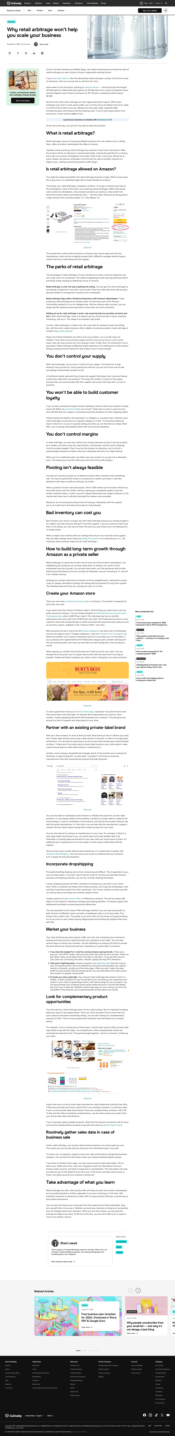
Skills (29, 10)
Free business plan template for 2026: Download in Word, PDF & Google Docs (99, 1317)
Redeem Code (74, 1391)
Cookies (167, 1425)
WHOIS (72, 1388)
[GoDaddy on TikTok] (156, 1416)
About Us (7, 1365)
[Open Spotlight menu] (66, 10)
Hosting (157, 1384)
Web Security (159, 1388)
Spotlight (61, 10)
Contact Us (35, 1380)
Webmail (72, 1384)
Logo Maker (158, 1391)
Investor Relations (10, 1376)
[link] (18, 53)
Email (48, 3)
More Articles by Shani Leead (61, 1262)
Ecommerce (121, 1241)
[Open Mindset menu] (44, 10)
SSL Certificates (92, 3)
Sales (119, 1247)
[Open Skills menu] (33, 10)
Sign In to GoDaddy (136, 1365)
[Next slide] (138, 1290)
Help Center (35, 1365)
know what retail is (60, 78)
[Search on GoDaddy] (165, 10)
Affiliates (101, 1376)
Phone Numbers (160, 1403)
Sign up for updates (150, 10)
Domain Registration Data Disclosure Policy (44, 1388)
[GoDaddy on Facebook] (144, 1416)
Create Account (135, 1373)
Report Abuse (36, 1384)
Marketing (140, 629)
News (50, 10)
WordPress (158, 1380)
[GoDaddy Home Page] (13, 1415)
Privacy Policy (158, 1425)
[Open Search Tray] (141, 3)
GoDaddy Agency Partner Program (108, 1365)
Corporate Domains (76, 1373)
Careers (7, 1369)
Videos (34, 1369)
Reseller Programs (104, 1369)
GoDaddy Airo (103, 120)
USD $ (49, 1416)
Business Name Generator (77, 1376)
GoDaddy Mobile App (76, 1380)
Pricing (103, 3)
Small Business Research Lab (40, 1373)
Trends (119, 1252)
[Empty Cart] (166, 3)
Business (12, 22)
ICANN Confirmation (76, 1369)
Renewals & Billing (136, 1369)
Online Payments (160, 1399)
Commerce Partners (104, 1373)
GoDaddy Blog (36, 1376)
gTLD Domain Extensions (162, 1369)
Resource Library (14, 11)
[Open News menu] (53, 10)
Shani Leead (44, 44)
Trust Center (9, 1388)
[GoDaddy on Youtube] (168, 1416)
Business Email (159, 1376)
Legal (6, 1380)
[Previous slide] (130, 1290)
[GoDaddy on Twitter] (162, 1416)
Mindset (40, 10)
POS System (158, 1395)
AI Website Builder (160, 1373)
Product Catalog (75, 1395)
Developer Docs (74, 1365)
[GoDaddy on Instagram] (150, 1416)
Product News (141, 658)
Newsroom (8, 1384)
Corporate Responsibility (12, 1373)
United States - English (33, 1416)
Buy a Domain (159, 1365)
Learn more (85, 1327)
